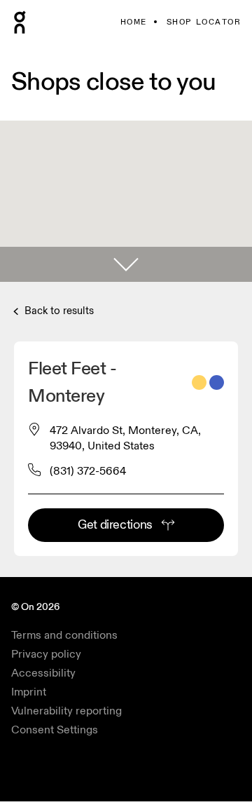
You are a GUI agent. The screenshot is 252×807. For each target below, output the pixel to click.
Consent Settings (54, 730)
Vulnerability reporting (66, 711)
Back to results (58, 311)
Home (133, 22)
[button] (126, 264)
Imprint (28, 692)
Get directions (115, 525)
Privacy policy (46, 654)
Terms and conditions (64, 635)
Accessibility (43, 673)
